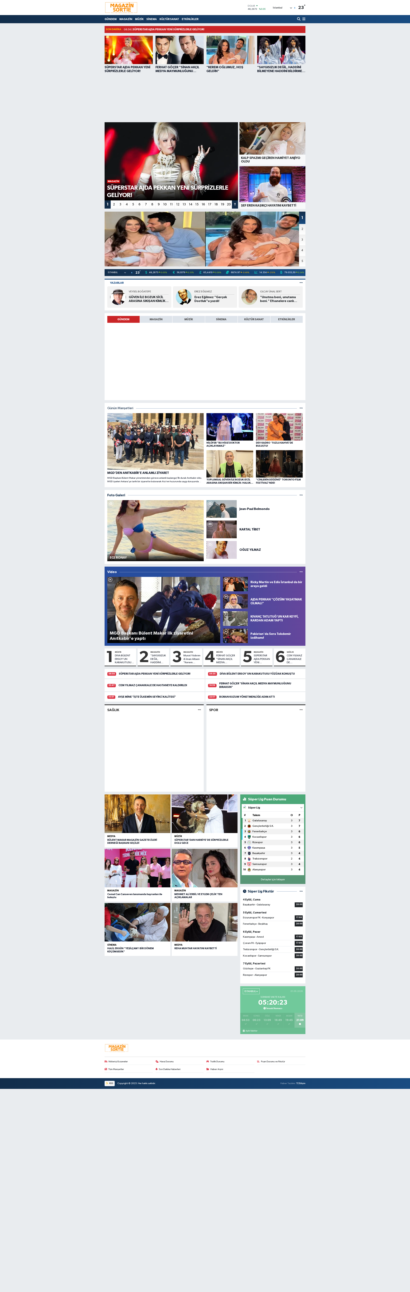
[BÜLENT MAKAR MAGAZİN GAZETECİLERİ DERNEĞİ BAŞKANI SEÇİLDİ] (137, 813)
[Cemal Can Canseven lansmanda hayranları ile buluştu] (137, 868)
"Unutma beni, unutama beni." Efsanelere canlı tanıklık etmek (278, 299)
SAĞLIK (290, 652)
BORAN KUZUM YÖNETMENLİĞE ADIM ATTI (247, 696)
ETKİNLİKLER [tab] (286, 319)
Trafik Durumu (217, 1061)
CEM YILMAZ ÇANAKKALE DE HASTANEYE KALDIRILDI (294, 659)
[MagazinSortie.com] (121, 7)
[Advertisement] (205, 97)
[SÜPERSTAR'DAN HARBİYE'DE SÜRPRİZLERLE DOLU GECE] (205, 813)
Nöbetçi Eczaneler (118, 1061)
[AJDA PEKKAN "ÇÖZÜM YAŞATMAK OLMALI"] (235, 601)
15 (197, 204)
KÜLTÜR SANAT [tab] (254, 319)
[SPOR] (301, 710)
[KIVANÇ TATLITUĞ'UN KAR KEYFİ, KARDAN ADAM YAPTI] (235, 618)
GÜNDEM (111, 19)
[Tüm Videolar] (301, 572)
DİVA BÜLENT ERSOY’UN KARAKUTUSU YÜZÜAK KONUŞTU (123, 659)
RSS (111, 1083)
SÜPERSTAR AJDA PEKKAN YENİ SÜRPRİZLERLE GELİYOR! (262, 659)
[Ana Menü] (303, 19)
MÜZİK (139, 19)
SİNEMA (151, 19)
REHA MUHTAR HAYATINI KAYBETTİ (195, 948)
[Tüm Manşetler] (301, 408)
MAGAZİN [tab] (156, 319)
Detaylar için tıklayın (273, 879)
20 (229, 204)
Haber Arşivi (216, 1069)
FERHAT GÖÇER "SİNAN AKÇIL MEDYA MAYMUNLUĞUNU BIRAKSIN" (227, 659)
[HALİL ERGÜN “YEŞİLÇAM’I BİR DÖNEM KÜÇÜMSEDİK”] (137, 922)
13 (184, 204)
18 (216, 204)
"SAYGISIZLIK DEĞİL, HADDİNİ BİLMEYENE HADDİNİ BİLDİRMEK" (158, 659)
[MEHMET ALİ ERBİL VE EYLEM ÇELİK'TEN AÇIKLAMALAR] (205, 868)
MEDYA (111, 836)
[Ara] (299, 19)
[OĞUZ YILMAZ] (221, 549)
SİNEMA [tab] (221, 319)
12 (177, 204)
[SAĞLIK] (199, 710)
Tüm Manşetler (116, 1069)
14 (190, 204)
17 (209, 204)
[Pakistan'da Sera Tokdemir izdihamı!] (235, 635)
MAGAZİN (125, 19)
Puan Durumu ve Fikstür (273, 1061)
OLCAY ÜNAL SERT (271, 291)
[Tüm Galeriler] (301, 495)
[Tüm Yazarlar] (301, 282)
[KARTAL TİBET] (221, 529)
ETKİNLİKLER (190, 19)
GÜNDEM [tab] (123, 319)
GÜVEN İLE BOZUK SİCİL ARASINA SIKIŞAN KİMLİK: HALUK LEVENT (147, 299)
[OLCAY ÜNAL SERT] (249, 297)
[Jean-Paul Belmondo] (221, 509)
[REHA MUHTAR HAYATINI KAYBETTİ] (205, 922)
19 (222, 204)
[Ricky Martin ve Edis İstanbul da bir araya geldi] (235, 584)
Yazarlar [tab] (117, 282)
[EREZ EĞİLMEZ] (184, 297)
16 (203, 204)
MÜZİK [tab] (188, 319)
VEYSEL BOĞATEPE (140, 291)
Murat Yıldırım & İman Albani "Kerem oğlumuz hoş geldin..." (191, 659)
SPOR (213, 710)
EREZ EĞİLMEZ (203, 291)
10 (165, 204)
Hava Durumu (167, 1061)
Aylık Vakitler (251, 1031)
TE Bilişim (300, 1083)
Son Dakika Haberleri (169, 1069)
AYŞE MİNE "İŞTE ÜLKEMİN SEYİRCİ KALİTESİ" (147, 696)
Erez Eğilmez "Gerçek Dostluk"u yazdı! (210, 299)
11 (171, 204)
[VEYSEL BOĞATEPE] (118, 297)
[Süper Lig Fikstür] (301, 891)
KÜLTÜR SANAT (169, 19)
